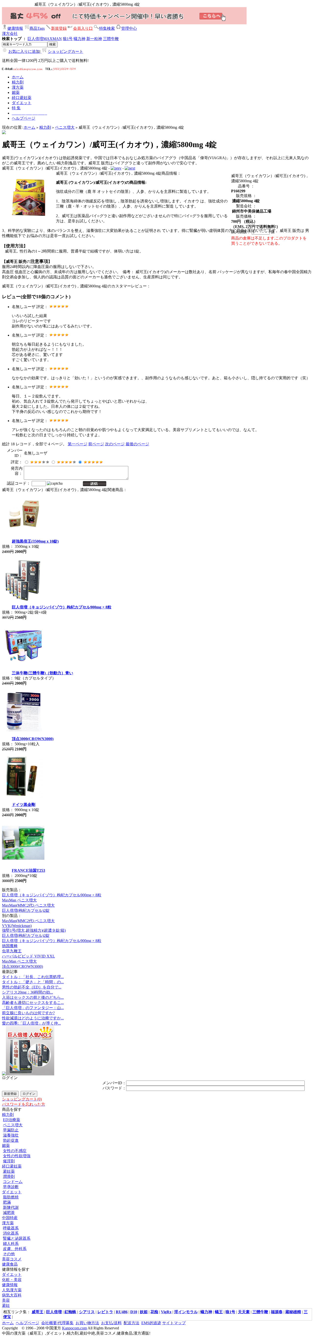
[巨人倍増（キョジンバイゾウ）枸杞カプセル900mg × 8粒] (23, 599)
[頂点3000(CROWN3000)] (23, 731)
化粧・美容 (12, 1280)
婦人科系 (11, 1243)
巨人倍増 (35, 39)
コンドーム (13, 1182)
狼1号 (68, 39)
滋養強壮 (11, 1135)
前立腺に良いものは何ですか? (28, 1013)
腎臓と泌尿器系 (16, 1238)
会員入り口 (83, 28)
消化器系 (11, 1233)
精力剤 (45, 127)
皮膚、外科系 (14, 1249)
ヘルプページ (27, 1323)
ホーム (29, 127)
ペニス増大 (65, 127)
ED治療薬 (11, 1120)
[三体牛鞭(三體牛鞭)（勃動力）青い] (23, 665)
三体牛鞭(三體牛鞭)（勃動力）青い (42, 673)
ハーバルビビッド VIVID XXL (28, 956)
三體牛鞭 (111, 39)
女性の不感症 (14, 1151)
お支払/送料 (111, 1323)
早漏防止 (11, 1130)
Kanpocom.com (74, 1328)
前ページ (96, 444)
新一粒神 (94, 39)
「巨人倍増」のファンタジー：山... (33, 1008)
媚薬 (6, 1145)
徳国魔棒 (10, 946)
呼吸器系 (11, 1228)
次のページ (115, 444)
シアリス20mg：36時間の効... (27, 992)
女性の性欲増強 (16, 1156)
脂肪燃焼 (11, 1197)
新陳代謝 (11, 1207)
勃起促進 (11, 1140)
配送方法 (131, 1323)
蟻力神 (79, 39)
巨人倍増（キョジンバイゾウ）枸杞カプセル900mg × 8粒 (61, 607)
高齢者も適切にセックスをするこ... (33, 1002)
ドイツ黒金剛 (23, 805)
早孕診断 (11, 1187)
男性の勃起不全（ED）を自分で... (31, 987)
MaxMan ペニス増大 (19, 900)
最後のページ (137, 444)
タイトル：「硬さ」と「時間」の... (33, 982)
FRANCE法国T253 (28, 870)
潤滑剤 (9, 1176)
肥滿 (7, 1202)
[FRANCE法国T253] (23, 863)
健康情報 (15, 28)
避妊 (6, 1305)
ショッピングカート (65, 51)
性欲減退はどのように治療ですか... (33, 1018)
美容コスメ (12, 1259)
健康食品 (10, 1264)
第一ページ (77, 444)
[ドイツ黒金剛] (23, 797)
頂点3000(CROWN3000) (32, 739)
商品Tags (37, 28)
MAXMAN (52, 39)
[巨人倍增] (30, 1074)
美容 (6, 1300)
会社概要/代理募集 (57, 1323)
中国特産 (10, 1218)
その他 (9, 1254)
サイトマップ (174, 1323)
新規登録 (59, 28)
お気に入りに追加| (24, 51)
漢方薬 (8, 1223)
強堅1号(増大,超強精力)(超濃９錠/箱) (34, 930)
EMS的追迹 (151, 1323)
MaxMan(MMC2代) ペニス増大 (28, 905)
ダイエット (12, 1192)
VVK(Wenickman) (17, 926)
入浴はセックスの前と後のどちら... (33, 997)
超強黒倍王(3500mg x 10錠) (35, 541)
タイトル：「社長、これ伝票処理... (33, 977)
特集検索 (107, 28)
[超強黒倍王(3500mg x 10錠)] (23, 534)
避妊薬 (9, 1171)
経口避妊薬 (12, 1166)
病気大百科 (12, 1295)
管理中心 (129, 28)
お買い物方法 (87, 1323)
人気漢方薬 (12, 1290)
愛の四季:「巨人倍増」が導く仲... (31, 1023)
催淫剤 (9, 1161)
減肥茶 (9, 1213)
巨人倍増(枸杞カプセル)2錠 (26, 910)
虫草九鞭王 (12, 951)
